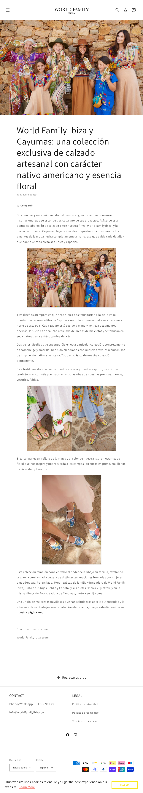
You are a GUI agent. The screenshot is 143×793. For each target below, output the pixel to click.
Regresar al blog (74, 677)
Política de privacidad (85, 704)
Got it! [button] (124, 785)
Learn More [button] (27, 787)
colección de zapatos (74, 607)
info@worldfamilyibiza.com (27, 712)
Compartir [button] (26, 205)
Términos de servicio (84, 721)
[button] (8, 10)
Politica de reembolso (85, 712)
